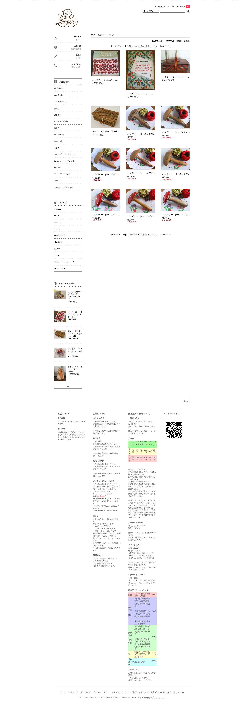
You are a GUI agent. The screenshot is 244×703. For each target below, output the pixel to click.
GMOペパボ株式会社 (111, 697)
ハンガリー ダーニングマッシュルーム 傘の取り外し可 (154, 173)
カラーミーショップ (84, 697)
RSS (174, 692)
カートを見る (181, 6)
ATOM (181, 692)
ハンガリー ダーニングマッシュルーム (181, 132)
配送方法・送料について (140, 692)
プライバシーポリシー (101, 692)
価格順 (179, 41)
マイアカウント (163, 6)
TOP (93, 35)
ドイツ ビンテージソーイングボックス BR (183, 76)
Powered (134, 697)
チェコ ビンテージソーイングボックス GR (114, 131)
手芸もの (101, 35)
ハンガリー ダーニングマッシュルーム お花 (149, 134)
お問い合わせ (86, 692)
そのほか (110, 35)
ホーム (63, 692)
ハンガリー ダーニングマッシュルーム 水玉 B (116, 214)
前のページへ (115, 46)
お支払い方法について (120, 692)
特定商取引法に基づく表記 (161, 692)
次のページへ (165, 46)
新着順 (186, 41)
